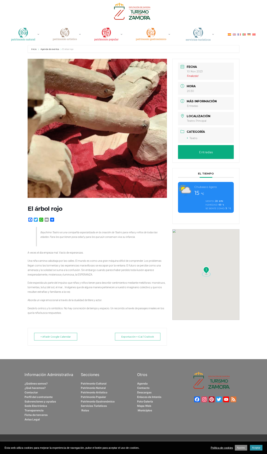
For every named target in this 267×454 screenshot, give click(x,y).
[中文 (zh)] (254, 34)
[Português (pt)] (244, 34)
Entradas (192, 106)
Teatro (193, 138)
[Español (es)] (229, 34)
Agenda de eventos (50, 49)
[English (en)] (234, 34)
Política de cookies (222, 447)
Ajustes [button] (241, 447)
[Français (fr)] (239, 34)
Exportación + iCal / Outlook (137, 336)
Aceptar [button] (256, 447)
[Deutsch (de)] (249, 34)
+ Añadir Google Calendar (56, 336)
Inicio (34, 49)
